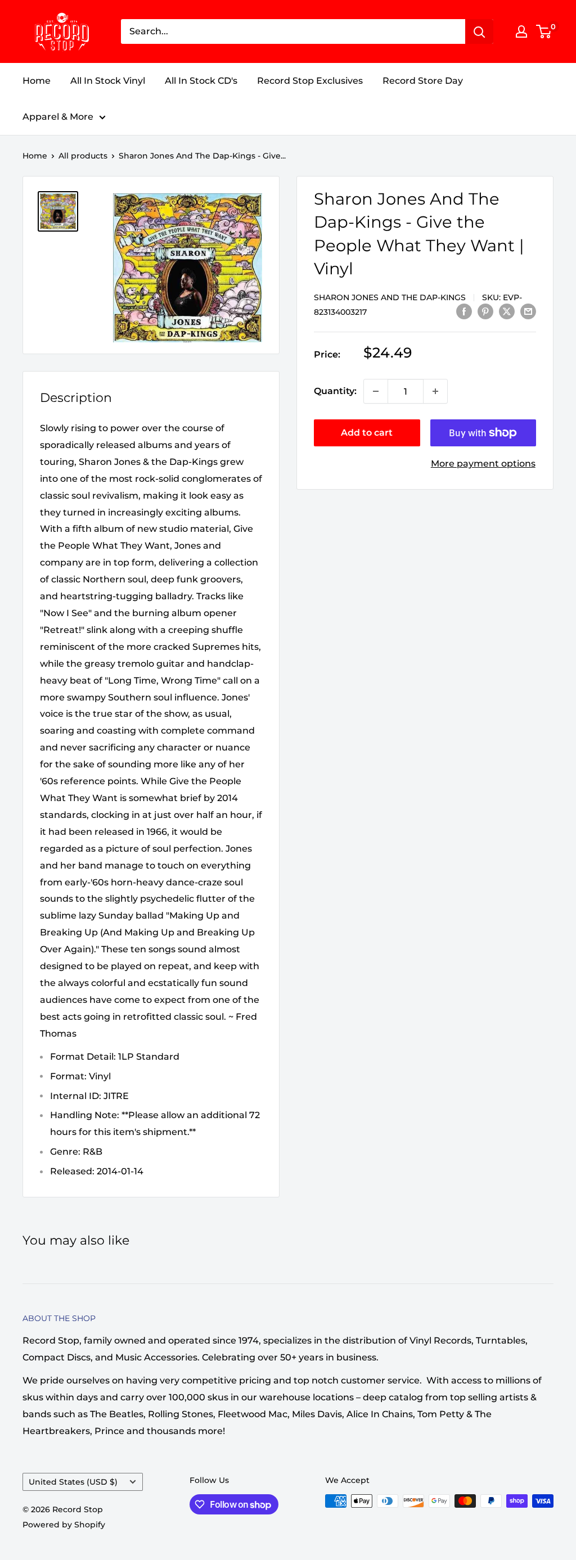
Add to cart (367, 432)
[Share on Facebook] (464, 310)
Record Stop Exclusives (310, 80)
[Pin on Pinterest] (485, 310)
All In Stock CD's (201, 80)
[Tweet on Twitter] (507, 310)
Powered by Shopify (63, 1525)
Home (36, 80)
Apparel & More (57, 116)
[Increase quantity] (435, 391)
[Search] (479, 31)
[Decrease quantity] (376, 391)
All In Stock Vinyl (107, 80)
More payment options (483, 463)
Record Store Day (422, 80)
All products (82, 156)
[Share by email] (528, 310)
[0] (544, 31)
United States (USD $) (73, 1481)
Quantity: (335, 391)
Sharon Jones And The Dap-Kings (390, 297)
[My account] (521, 31)
